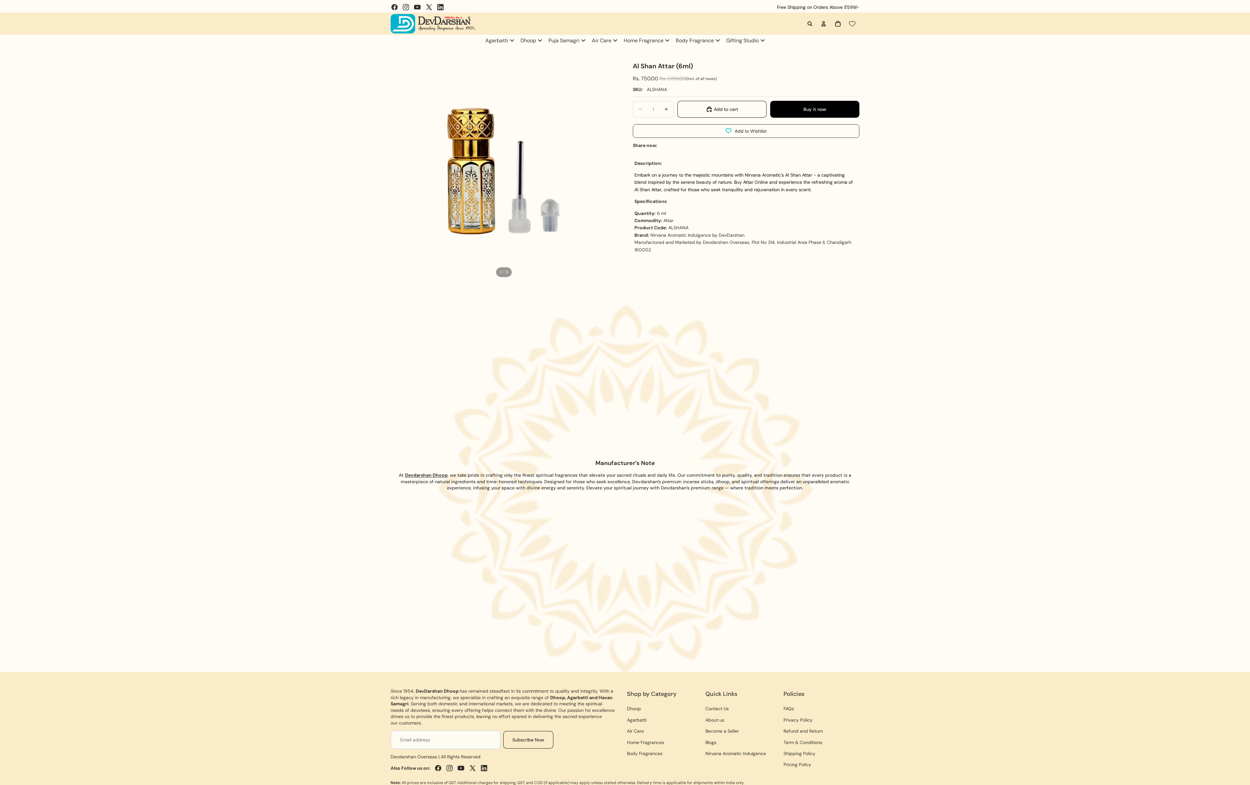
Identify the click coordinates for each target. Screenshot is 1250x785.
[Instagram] (406, 7)
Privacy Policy (798, 720)
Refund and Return (803, 731)
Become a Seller (722, 731)
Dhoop (634, 709)
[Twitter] (429, 7)
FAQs (789, 709)
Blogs (710, 742)
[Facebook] (394, 7)
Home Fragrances (645, 742)
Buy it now (814, 109)
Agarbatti (636, 720)
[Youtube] (417, 7)
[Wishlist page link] (852, 23)
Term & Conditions (803, 742)
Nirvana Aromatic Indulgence (735, 753)
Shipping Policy (799, 753)
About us (714, 720)
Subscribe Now (528, 740)
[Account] (823, 24)
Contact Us (717, 709)
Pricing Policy (797, 764)
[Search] (810, 24)
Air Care (635, 731)
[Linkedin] (440, 7)
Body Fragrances (644, 753)
